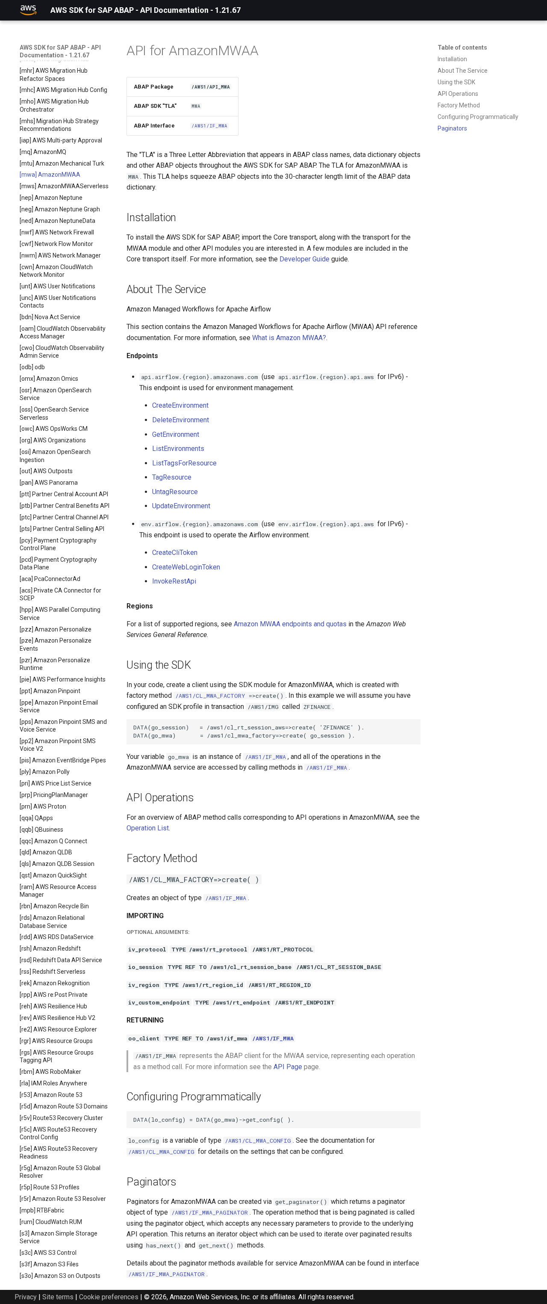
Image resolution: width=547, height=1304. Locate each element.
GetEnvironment (175, 434)
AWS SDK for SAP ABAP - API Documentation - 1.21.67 (60, 51)
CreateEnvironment (180, 405)
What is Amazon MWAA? (289, 338)
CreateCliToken (174, 552)
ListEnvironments (178, 449)
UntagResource (175, 492)
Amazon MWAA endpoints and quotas (290, 624)
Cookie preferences (108, 1297)
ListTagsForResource (184, 463)
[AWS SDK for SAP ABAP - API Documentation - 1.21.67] (28, 10)
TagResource (171, 477)
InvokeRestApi (174, 581)
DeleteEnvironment (180, 420)
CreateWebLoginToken (186, 567)
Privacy (26, 1297)
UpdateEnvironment (181, 506)
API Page (288, 1067)
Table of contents (462, 47)
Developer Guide (304, 259)
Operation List (147, 828)
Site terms (58, 1297)
